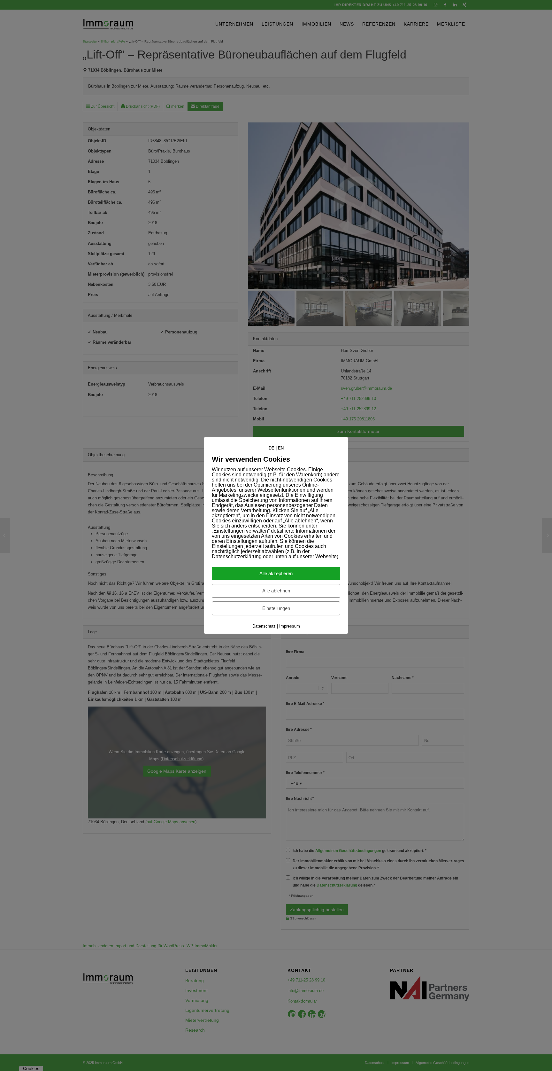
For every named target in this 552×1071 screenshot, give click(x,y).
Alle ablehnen (276, 591)
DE (271, 448)
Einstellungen (276, 608)
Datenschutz (264, 626)
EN (281, 448)
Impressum (289, 626)
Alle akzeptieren (276, 573)
